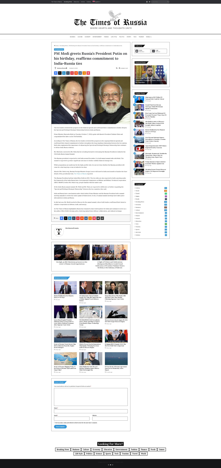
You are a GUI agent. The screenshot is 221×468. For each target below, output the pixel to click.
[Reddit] (76, 73)
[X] (60, 73)
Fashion (89, 1)
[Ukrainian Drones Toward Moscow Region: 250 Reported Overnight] (139, 172)
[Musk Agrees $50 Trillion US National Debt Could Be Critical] (139, 99)
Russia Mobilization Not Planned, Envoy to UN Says (64, 296)
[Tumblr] (68, 73)
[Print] (102, 218)
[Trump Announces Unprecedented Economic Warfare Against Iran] (139, 164)
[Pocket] (88, 73)
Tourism (141, 37)
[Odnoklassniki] (84, 73)
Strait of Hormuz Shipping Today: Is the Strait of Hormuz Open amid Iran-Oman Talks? (65, 368)
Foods (137, 199)
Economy (87, 37)
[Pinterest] (72, 73)
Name (56, 408)
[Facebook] (55, 73)
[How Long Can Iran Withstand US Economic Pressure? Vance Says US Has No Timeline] (139, 115)
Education (76, 1)
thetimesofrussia (61, 68)
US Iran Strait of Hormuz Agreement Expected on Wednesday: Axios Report (116, 368)
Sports (129, 37)
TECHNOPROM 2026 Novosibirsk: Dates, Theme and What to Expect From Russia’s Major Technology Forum (89, 322)
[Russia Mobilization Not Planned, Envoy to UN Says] (65, 287)
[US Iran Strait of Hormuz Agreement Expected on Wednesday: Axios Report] (116, 358)
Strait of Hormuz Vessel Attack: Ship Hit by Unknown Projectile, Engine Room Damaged (65, 345)
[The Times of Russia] (110, 19)
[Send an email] (66, 68)
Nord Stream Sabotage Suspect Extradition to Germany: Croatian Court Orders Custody (155, 139)
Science (83, 1)
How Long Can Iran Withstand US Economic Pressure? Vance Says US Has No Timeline (155, 115)
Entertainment (97, 37)
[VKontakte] (80, 73)
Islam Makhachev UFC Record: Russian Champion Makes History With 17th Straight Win (89, 368)
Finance (106, 37)
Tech (134, 37)
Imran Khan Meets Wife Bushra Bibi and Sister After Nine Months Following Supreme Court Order (115, 297)
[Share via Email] (98, 218)
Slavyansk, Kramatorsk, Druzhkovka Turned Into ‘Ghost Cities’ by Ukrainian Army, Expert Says (156, 155)
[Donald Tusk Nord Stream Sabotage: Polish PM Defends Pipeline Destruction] (139, 107)
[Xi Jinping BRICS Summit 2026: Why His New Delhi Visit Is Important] (116, 336)
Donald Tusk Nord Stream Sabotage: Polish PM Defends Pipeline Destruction (154, 106)
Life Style (114, 37)
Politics (121, 37)
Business (72, 37)
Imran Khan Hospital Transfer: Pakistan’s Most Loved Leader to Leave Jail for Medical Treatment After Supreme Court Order (64, 322)
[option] (151, 74)
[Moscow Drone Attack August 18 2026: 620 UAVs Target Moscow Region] (116, 311)
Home (57, 45)
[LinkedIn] (64, 73)
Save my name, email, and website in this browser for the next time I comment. (76, 422)
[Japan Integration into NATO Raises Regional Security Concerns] (139, 148)
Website (94, 415)
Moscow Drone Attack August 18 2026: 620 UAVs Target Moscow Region (116, 320)
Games (137, 196)
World (148, 37)
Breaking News (68, 1)
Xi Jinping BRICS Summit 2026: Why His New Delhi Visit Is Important (115, 345)
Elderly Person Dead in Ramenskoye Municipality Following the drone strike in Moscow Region (90, 345)
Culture (80, 37)
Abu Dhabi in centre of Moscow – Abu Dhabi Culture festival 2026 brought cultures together (149, 80)
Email (56, 415)
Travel (137, 193)
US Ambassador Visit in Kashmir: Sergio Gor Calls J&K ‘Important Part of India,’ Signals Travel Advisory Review (90, 298)
